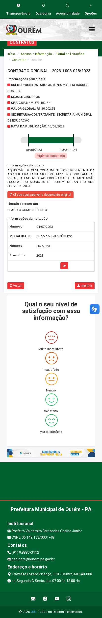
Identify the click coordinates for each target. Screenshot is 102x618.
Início (11, 54)
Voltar (17, 285)
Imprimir (86, 285)
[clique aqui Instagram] (69, 599)
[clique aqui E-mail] (33, 599)
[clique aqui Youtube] (57, 599)
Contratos (19, 60)
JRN (33, 612)
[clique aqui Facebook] (45, 599)
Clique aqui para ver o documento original (41, 194)
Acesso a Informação (36, 54)
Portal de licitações (70, 54)
